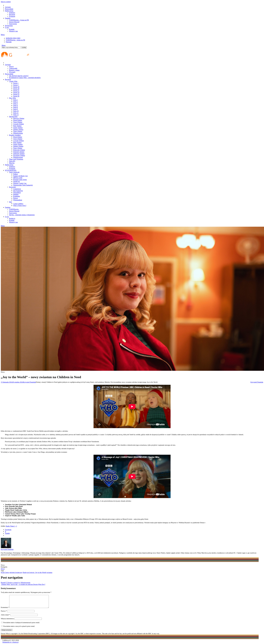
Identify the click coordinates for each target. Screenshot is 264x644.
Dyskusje (12, 16)
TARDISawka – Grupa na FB (19, 20)
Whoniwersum (18, 133)
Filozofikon (17, 192)
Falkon (15, 174)
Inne (10, 202)
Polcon (15, 198)
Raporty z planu (14, 70)
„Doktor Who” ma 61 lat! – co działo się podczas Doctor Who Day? (23, 584)
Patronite (9, 42)
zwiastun (49, 572)
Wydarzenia (9, 25)
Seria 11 (15, 113)
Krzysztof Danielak (29, 382)
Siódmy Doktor (18, 129)
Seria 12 (16, 115)
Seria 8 (15, 107)
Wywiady (12, 72)
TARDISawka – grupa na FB (15, 40)
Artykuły (8, 7)
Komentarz (5, 607)
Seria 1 (15, 100)
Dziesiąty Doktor (18, 152)
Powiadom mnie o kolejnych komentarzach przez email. (21, 622)
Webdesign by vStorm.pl (10, 642)
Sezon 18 (16, 87)
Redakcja (12, 218)
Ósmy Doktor (17, 131)
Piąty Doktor (17, 126)
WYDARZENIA (10, 170)
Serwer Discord (14, 22)
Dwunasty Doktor (19, 155)
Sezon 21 (16, 90)
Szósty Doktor (18, 128)
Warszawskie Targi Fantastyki (23, 185)
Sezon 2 (15, 85)
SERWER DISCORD (13, 38)
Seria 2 (15, 102)
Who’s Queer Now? (19, 205)
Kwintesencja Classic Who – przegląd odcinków (25, 77)
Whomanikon (17, 200)
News (3, 569)
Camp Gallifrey (18, 204)
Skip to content (6, 2)
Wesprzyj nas (13, 31)
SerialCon (16, 181)
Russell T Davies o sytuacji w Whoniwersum (15, 582)
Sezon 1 (15, 83)
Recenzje (12, 14)
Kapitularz (16, 196)
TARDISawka (14, 209)
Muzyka (11, 163)
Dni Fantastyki (18, 191)
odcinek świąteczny (16, 572)
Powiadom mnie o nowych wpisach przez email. (19, 626)
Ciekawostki (13, 68)
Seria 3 (15, 103)
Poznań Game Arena (20, 179)
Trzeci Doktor (17, 122)
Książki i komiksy (15, 135)
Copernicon (17, 189)
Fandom (7, 18)
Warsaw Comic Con (19, 183)
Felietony (12, 12)
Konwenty (12, 187)
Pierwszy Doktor (18, 118)
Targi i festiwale (14, 172)
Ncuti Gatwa (5, 572)
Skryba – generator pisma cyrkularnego (22, 215)
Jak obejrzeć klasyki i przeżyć (18, 76)
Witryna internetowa (7, 618)
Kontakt (11, 29)
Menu (3, 35)
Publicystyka (9, 11)
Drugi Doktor (17, 120)
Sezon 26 (16, 96)
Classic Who (13, 81)
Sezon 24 (16, 92)
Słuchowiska (13, 116)
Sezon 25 (16, 94)
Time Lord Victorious (16, 159)
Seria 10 (16, 111)
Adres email (5, 615)
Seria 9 (15, 109)
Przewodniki (9, 9)
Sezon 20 (16, 89)
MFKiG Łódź (17, 178)
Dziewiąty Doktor (19, 150)
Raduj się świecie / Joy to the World (34, 572)
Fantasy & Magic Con (20, 176)
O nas (7, 27)
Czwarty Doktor (18, 124)
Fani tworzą (13, 24)
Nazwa (4, 611)
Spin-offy (12, 161)
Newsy (11, 66)
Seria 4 (15, 105)
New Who (12, 98)
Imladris (15, 194)
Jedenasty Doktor (19, 153)
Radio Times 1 (10, 526)
